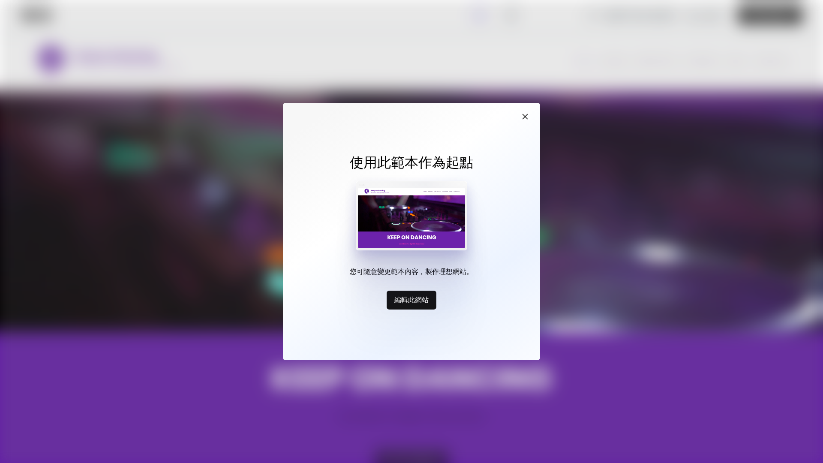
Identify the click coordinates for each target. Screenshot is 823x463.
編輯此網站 (411, 299)
